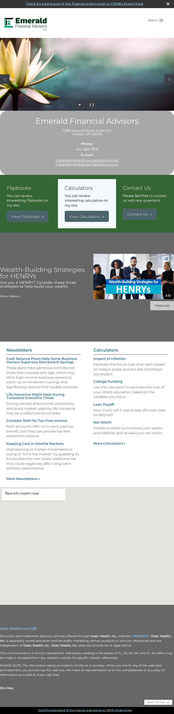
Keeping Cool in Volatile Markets (34, 444)
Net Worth (102, 422)
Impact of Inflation (109, 359)
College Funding (107, 381)
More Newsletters (23, 479)
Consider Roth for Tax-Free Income (36, 421)
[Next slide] (169, 79)
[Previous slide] (5, 79)
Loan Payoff (103, 404)
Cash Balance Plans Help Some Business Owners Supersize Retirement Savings (41, 360)
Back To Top (156, 702)
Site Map (7, 688)
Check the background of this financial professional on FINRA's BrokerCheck (84, 4)
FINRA (136, 636)
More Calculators (109, 443)
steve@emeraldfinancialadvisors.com (87, 160)
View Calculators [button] (84, 217)
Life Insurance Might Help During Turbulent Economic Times (35, 396)
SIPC (145, 636)
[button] (156, 20)
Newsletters (19, 350)
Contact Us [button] (137, 214)
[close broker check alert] (168, 4)
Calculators (105, 350)
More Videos (10, 296)
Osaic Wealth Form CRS (18, 628)
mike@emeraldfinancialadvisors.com (87, 164)
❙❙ (92, 104)
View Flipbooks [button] (25, 217)
